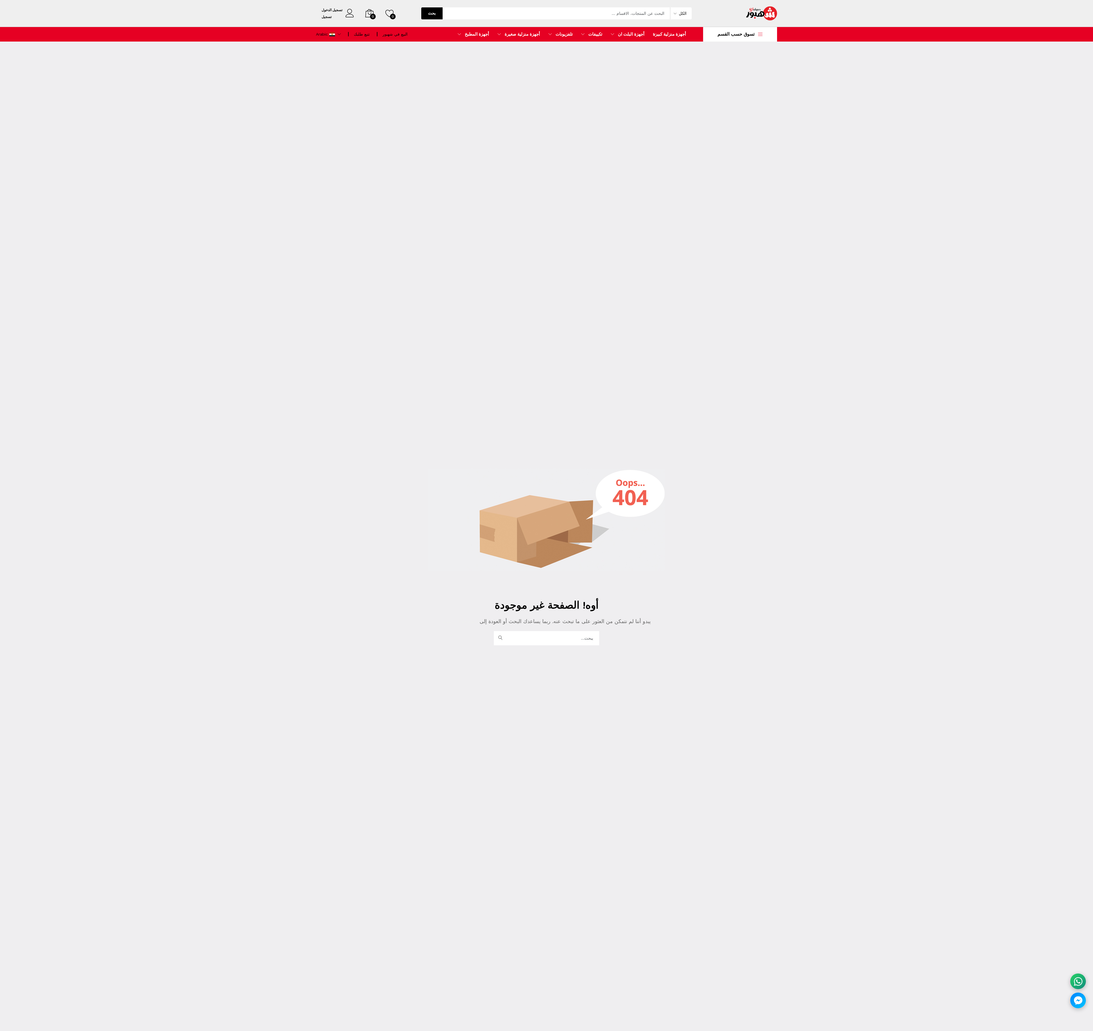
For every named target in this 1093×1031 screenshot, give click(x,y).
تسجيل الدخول (332, 10)
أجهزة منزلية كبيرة (669, 34)
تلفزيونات (564, 34)
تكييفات (595, 34)
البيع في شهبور (395, 34)
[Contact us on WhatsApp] (1078, 981)
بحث (432, 13)
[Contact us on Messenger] (1078, 1000)
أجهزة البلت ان (631, 34)
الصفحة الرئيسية (461, 621)
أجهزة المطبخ (477, 34)
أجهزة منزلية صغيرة (522, 34)
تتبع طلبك (362, 34)
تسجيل (327, 17)
